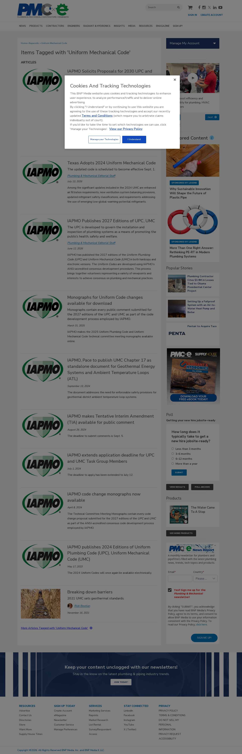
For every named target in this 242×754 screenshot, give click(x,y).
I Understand (134, 139)
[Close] (175, 80)
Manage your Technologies (104, 139)
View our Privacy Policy (125, 129)
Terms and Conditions (97, 116)
